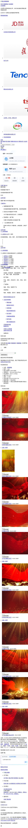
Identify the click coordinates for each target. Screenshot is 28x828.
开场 (8, 745)
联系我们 (16, 778)
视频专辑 (14, 141)
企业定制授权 (7, 299)
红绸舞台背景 (5, 531)
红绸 (17, 745)
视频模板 (5, 4)
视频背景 (6, 744)
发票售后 (18, 783)
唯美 (2, 744)
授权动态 (21, 141)
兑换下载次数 (7, 799)
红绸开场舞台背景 (6, 444)
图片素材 (3, 141)
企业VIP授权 (7, 267)
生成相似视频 (5, 415)
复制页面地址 (4, 354)
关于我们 (6, 778)
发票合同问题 (4, 362)
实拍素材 (10, 4)
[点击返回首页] (5, 1)
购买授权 (4, 826)
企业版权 (3, 5)
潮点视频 (8, 343)
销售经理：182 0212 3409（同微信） (13, 792)
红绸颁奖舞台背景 (6, 590)
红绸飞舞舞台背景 (6, 503)
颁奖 (4, 745)
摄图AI (4, 149)
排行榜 (2, 146)
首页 (2, 4)
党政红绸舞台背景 (6, 476)
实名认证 (12, 820)
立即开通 (3, 198)
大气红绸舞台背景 (6, 558)
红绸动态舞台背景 (6, 617)
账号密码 (23, 783)
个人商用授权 (4, 231)
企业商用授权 (4, 264)
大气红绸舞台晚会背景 (8, 735)
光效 (12, 745)
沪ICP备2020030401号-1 (14, 818)
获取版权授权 (4, 15)
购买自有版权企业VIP (9, 297)
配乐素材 (8, 141)
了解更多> (3, 203)
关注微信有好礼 (8, 789)
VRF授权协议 (12, 783)
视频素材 (13, 343)
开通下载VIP (4, 185)
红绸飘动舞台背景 (6, 703)
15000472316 (4, 804)
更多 (2, 140)
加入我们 (21, 778)
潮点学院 (11, 778)
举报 (9, 362)
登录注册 (6, 783)
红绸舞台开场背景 (6, 417)
